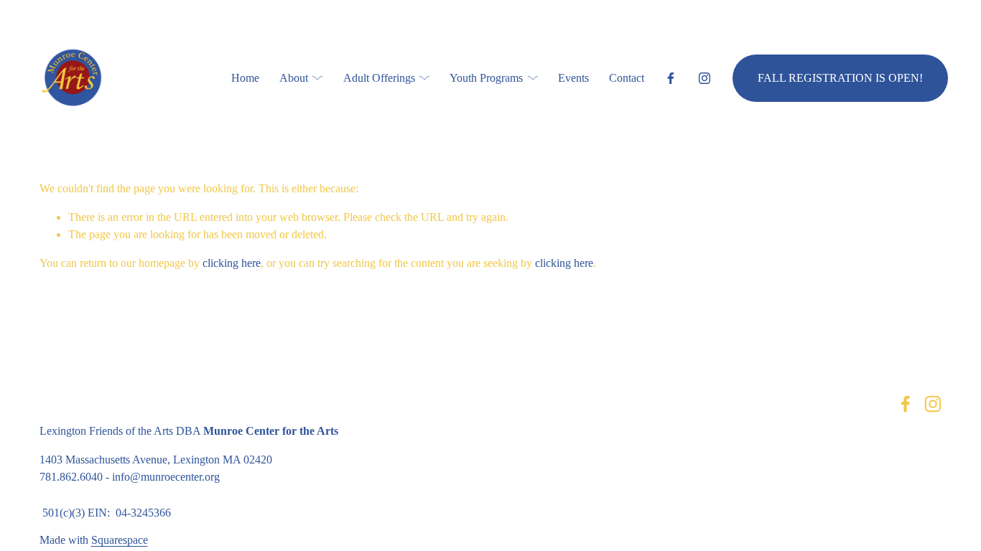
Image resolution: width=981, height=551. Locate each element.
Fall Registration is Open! (840, 78)
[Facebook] (671, 78)
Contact (626, 78)
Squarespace (119, 540)
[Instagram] (704, 78)
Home (245, 78)
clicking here (232, 263)
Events (573, 78)
